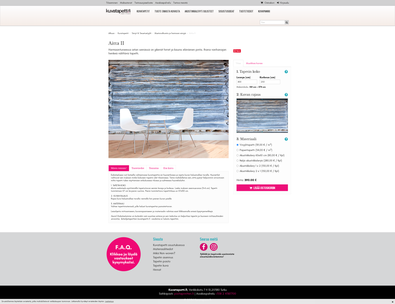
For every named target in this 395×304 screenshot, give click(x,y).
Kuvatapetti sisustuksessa (169, 245)
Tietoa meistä (180, 2)
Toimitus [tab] (154, 168)
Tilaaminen (112, 2)
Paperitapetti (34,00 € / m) (256, 150)
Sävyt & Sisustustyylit (141, 33)
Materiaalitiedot (163, 249)
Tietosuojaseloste (144, 2)
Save (238, 51)
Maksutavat (126, 2)
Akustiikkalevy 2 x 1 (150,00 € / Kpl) (259, 171)
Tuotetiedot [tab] (137, 168)
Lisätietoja (109, 301)
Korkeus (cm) (267, 77)
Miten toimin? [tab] (119, 168)
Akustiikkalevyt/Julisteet (199, 11)
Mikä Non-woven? (164, 253)
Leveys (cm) (243, 77)
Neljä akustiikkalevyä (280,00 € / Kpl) (261, 160)
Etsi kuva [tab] (168, 168)
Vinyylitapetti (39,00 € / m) (256, 144)
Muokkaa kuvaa (254, 63)
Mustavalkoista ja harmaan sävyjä (170, 33)
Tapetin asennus (163, 257)
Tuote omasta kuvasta (167, 11)
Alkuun (111, 33)
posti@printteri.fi (184, 293)
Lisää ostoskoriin (263, 187)
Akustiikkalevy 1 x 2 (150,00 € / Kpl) (259, 165)
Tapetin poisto (161, 261)
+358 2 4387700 (226, 293)
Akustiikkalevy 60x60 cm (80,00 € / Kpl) (262, 155)
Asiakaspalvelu (163, 2)
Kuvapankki (264, 11)
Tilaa (238, 63)
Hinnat (157, 269)
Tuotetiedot (246, 11)
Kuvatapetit (143, 11)
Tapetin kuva (160, 265)
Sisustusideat (226, 11)
